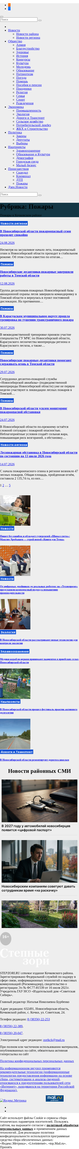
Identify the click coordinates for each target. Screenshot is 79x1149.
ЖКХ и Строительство (32, 128)
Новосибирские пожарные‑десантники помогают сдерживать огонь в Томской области (36, 362)
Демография (24, 158)
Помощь (22, 81)
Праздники (24, 88)
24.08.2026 (7, 243)
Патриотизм (24, 74)
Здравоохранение (28, 150)
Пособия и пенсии (29, 85)
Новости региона (28, 37)
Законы (21, 136)
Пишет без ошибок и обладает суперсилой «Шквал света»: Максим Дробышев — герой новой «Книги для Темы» (35, 538)
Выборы (22, 143)
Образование (25, 70)
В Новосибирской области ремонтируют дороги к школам (34, 759)
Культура (22, 63)
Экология (22, 114)
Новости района (27, 34)
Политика (15, 132)
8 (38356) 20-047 (11, 1033)
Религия (22, 92)
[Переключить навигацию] (1, 16)
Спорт (20, 99)
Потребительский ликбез (33, 125)
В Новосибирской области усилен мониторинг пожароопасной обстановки (33, 410)
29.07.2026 (7, 372)
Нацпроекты (17, 147)
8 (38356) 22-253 (38, 1019)
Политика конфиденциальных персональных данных (37, 1061)
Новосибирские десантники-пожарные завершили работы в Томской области (36, 273)
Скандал (22, 172)
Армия (21, 45)
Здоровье (22, 52)
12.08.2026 (7, 283)
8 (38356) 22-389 (11, 1026)
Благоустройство (28, 48)
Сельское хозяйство (29, 121)
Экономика (16, 107)
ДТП (19, 180)
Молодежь (23, 66)
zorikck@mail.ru (54, 1040)
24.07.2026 (7, 420)
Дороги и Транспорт (30, 118)
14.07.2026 (7, 464)
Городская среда (27, 161)
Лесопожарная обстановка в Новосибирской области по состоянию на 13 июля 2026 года (38, 454)
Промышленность (28, 110)
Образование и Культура (33, 154)
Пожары (22, 183)
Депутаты (23, 139)
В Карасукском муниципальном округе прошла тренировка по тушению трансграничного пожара (37, 317)
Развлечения (24, 103)
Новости (14, 30)
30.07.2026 (7, 327)
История (22, 56)
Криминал (23, 176)
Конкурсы (23, 59)
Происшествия (18, 169)
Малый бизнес (26, 165)
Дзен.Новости (18, 187)
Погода (21, 77)
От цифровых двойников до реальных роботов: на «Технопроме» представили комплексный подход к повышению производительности (39, 589)
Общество (15, 41)
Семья (20, 96)
